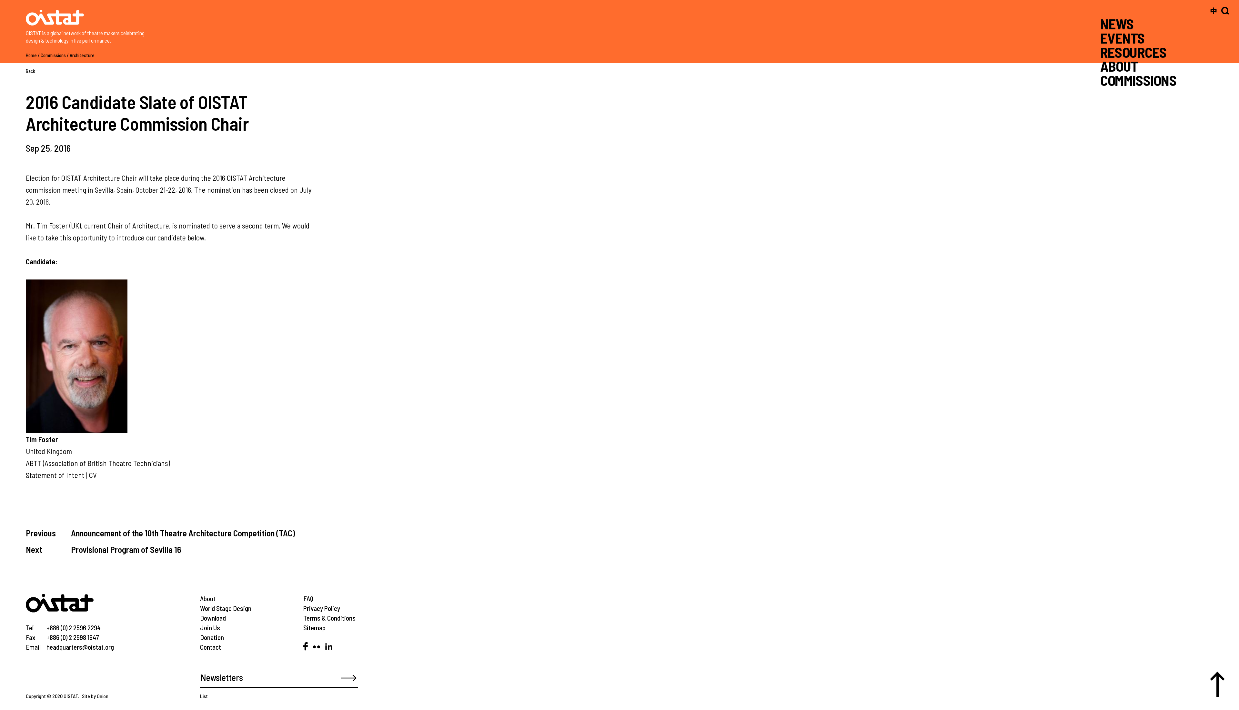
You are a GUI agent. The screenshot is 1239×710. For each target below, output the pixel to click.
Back (30, 71)
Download (213, 618)
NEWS (1117, 23)
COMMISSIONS (1138, 80)
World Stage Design (225, 608)
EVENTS (1122, 37)
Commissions (53, 55)
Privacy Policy (321, 608)
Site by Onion (95, 696)
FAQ (308, 598)
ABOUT (1119, 66)
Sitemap (314, 628)
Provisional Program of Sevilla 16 (126, 549)
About (208, 598)
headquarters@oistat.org (80, 647)
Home (31, 55)
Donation (212, 637)
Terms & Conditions (329, 618)
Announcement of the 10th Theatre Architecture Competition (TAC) (183, 533)
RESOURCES (1133, 51)
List (204, 696)
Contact (210, 647)
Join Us (210, 628)
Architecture (82, 55)
